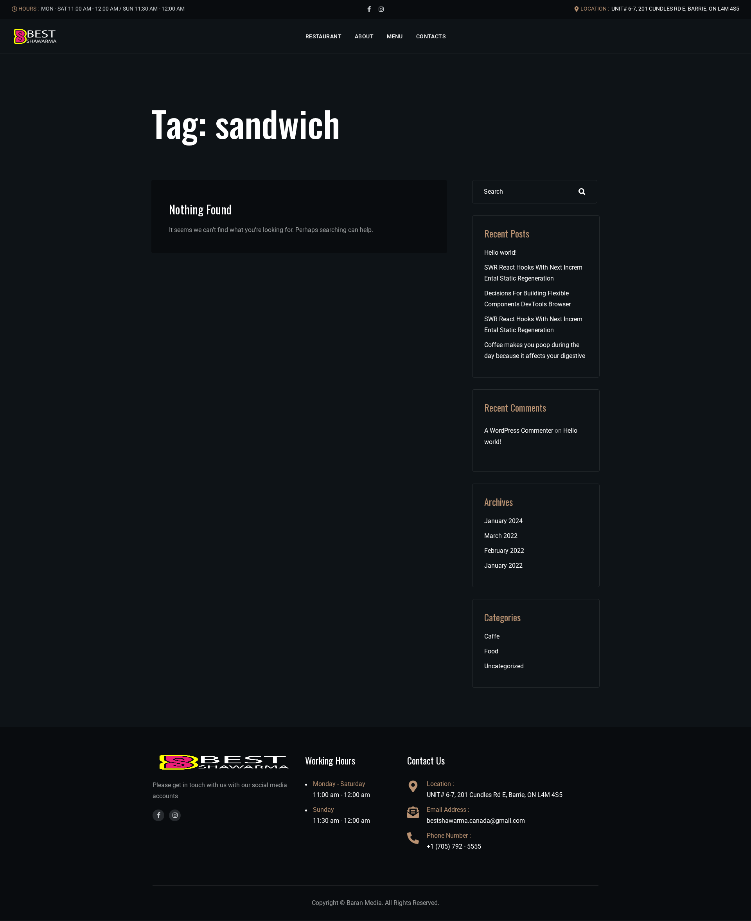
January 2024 (503, 521)
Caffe (491, 636)
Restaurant (323, 36)
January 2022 (503, 565)
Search (582, 191)
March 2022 (500, 536)
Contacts (431, 36)
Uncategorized (504, 666)
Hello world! (500, 252)
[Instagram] (381, 9)
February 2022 (504, 550)
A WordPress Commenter (518, 430)
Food (491, 651)
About (364, 36)
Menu (395, 36)
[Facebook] (369, 9)
